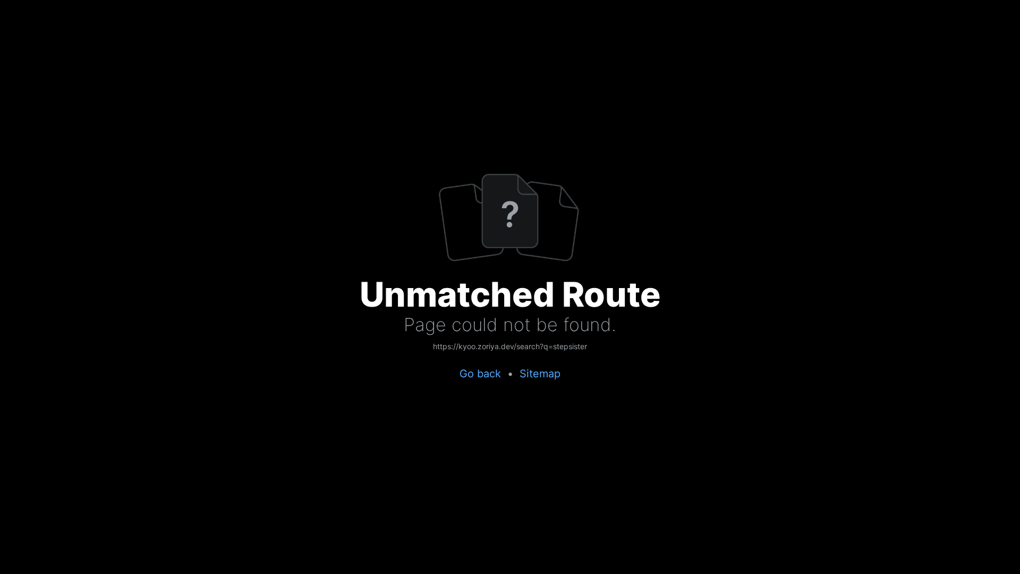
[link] (510, 347)
